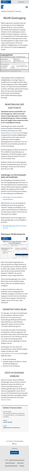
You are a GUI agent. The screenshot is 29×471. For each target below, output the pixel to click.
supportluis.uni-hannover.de (11, 427)
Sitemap (21, 466)
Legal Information (10, 463)
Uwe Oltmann (20, 441)
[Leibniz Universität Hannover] (6, 1)
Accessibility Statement (11, 466)
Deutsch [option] (22, 2)
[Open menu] (26, 8)
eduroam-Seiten (6, 400)
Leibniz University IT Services (11, 11)
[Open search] (27, 2)
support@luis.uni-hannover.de (10, 133)
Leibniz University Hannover (16, 460)
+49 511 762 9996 (7, 422)
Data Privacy (20, 463)
